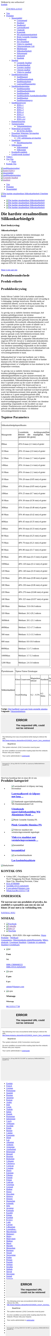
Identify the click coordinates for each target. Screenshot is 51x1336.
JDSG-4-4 (21, 119)
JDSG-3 (20, 110)
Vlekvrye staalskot (24, 44)
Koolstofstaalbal (23, 65)
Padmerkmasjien (18, 121)
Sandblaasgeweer (19, 103)
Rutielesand (21, 39)
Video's (9, 157)
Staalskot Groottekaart (10, 945)
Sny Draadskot (23, 41)
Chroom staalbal (23, 70)
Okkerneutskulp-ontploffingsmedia (27, 940)
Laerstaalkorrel (23, 27)
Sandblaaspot (22, 77)
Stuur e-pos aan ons (9, 270)
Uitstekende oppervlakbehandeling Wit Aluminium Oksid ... (26, 812)
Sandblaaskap (22, 98)
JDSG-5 (20, 114)
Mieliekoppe (22, 49)
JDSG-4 (20, 112)
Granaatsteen (6, 940)
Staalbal (15, 60)
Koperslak (21, 32)
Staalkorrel (21, 25)
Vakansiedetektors (24, 126)
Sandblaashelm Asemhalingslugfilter (32, 96)
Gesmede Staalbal (24, 63)
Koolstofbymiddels (19, 152)
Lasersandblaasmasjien (26, 84)
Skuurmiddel (17, 18)
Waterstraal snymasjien (21, 128)
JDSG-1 (20, 105)
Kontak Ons (11, 164)
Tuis (8, 13)
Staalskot (20, 23)
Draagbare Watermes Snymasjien (25, 133)
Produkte (10, 16)
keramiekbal (18, 850)
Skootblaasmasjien (24, 143)
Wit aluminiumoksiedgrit (27, 34)
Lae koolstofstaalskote (23, 860)
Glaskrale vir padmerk (36, 942)
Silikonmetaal (22, 147)
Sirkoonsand (22, 53)
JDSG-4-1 (21, 117)
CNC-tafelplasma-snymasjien (29, 138)
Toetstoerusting (18, 124)
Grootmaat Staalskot (17, 942)
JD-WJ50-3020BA (24, 131)
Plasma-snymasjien (19, 136)
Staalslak (20, 58)
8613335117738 (13, 1006)
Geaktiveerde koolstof (21, 154)
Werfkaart (14, 938)
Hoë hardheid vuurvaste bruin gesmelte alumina (27, 709)
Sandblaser (16, 140)
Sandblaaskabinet (24, 81)
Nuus (14, 161)
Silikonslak (21, 150)
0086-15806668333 (14, 964)
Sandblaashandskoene (26, 91)
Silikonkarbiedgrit (24, 51)
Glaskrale (21, 30)
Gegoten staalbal (23, 67)
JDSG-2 (20, 107)
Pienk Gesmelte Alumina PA (27, 824)
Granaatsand (22, 20)
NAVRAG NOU (8, 913)
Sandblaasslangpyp (25, 100)
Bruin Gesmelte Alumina (27, 37)
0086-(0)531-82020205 (16, 967)
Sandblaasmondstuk (25, 79)
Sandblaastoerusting (20, 74)
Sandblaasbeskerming (20, 86)
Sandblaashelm (23, 93)
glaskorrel (21, 56)
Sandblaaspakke (23, 88)
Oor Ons (9, 159)
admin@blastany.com (15, 987)
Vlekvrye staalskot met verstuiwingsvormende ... (25, 838)
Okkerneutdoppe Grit (25, 46)
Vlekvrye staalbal (24, 72)
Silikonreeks (17, 145)
